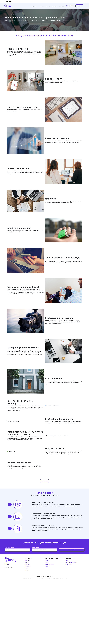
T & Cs (26, 568)
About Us (27, 562)
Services (42, 6)
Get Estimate (72, 549)
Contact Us (27, 564)
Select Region (8, 1)
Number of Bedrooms (9, 547)
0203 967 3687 (71, 6)
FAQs (67, 560)
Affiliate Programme (49, 564)
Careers (26, 570)
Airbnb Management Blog (71, 562)
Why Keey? (34, 6)
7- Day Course (69, 564)
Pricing (48, 6)
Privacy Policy (28, 566)
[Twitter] (6, 564)
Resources (62, 6)
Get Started (79, 6)
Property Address (35, 547)
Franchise (54, 6)
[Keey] (8, 6)
